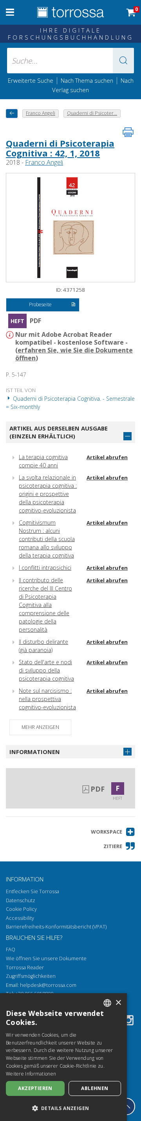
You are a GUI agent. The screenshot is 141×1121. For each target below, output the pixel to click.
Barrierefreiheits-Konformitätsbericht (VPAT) (56, 926)
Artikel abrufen (107, 457)
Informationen (34, 752)
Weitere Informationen (31, 1073)
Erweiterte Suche (30, 80)
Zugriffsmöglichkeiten (31, 976)
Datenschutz (20, 900)
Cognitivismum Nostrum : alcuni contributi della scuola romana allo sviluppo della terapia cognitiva (47, 539)
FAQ (10, 949)
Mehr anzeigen (40, 727)
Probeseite (40, 304)
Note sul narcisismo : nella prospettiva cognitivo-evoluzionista (47, 699)
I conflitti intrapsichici (45, 567)
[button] (123, 60)
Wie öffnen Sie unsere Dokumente (46, 958)
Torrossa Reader (25, 967)
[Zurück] (12, 113)
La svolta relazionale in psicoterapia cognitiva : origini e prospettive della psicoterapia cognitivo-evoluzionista (48, 494)
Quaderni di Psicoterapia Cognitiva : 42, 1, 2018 (60, 147)
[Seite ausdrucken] (128, 132)
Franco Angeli (44, 162)
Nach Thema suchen (87, 80)
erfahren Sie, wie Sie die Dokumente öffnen (74, 354)
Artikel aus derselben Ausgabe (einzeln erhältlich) (58, 432)
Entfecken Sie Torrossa (32, 891)
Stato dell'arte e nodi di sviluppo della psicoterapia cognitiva (46, 670)
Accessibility (20, 918)
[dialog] (63, 1057)
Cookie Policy (21, 909)
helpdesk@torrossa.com (48, 985)
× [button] (118, 1003)
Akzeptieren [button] (35, 1088)
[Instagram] (128, 1022)
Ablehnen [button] (94, 1088)
